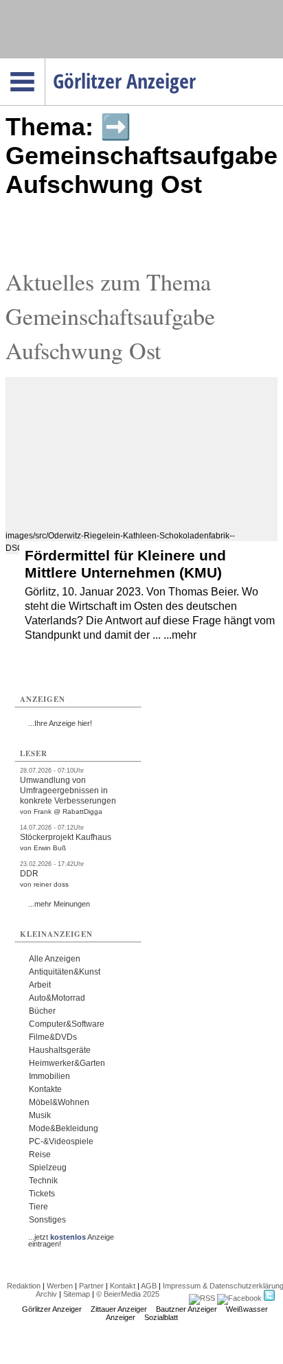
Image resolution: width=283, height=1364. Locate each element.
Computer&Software (66, 1024)
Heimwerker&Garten (67, 1063)
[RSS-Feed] (202, 1298)
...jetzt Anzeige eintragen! (71, 1237)
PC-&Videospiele (61, 1141)
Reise (40, 1154)
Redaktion (24, 1286)
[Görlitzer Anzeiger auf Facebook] (239, 1298)
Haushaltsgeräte (60, 1050)
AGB (149, 1286)
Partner (91, 1286)
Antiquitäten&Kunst (64, 971)
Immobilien (49, 1076)
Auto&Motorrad (57, 997)
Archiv (46, 1294)
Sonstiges (47, 1219)
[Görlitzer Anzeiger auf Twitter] (269, 1298)
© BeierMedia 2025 (127, 1294)
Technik (43, 1180)
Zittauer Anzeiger (119, 1309)
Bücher (42, 1011)
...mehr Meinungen (59, 903)
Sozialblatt (161, 1317)
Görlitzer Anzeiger (52, 1309)
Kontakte (45, 1089)
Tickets (42, 1193)
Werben (60, 1286)
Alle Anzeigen (54, 958)
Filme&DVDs (53, 1037)
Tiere (38, 1206)
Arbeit (40, 984)
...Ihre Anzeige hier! (60, 723)
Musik (40, 1115)
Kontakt (122, 1286)
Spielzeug (48, 1167)
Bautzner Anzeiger (186, 1309)
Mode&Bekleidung (63, 1128)
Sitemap (76, 1294)
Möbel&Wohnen (59, 1102)
